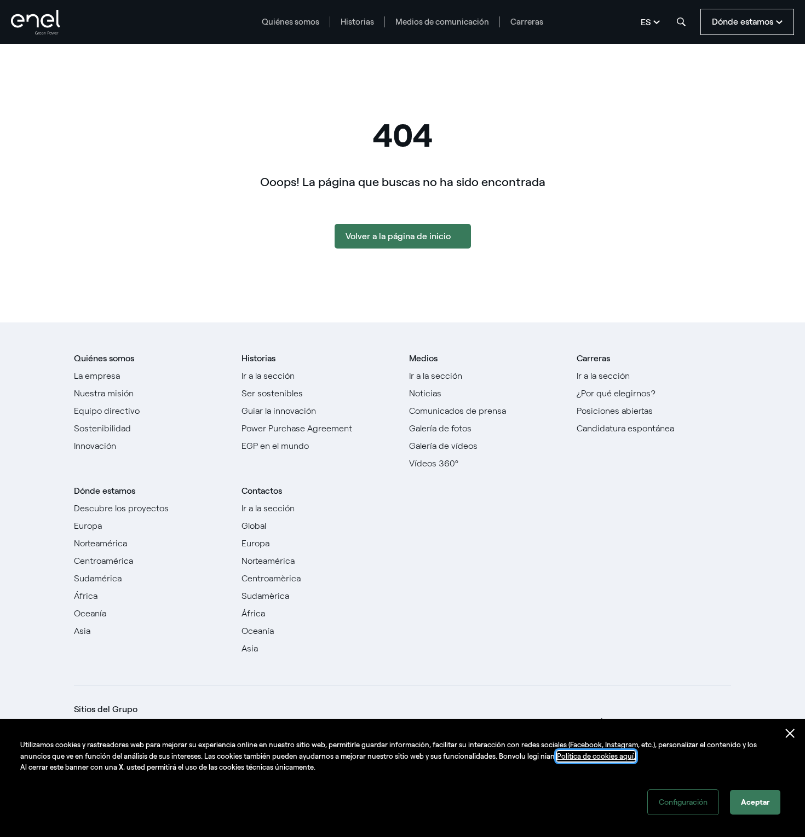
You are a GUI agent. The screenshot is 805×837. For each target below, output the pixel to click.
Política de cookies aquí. (596, 756)
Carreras (526, 22)
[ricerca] (681, 22)
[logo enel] (35, 22)
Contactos (262, 491)
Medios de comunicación (442, 22)
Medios (423, 358)
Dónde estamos (104, 491)
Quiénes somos (290, 22)
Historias (357, 22)
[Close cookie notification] (790, 733)
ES (646, 22)
